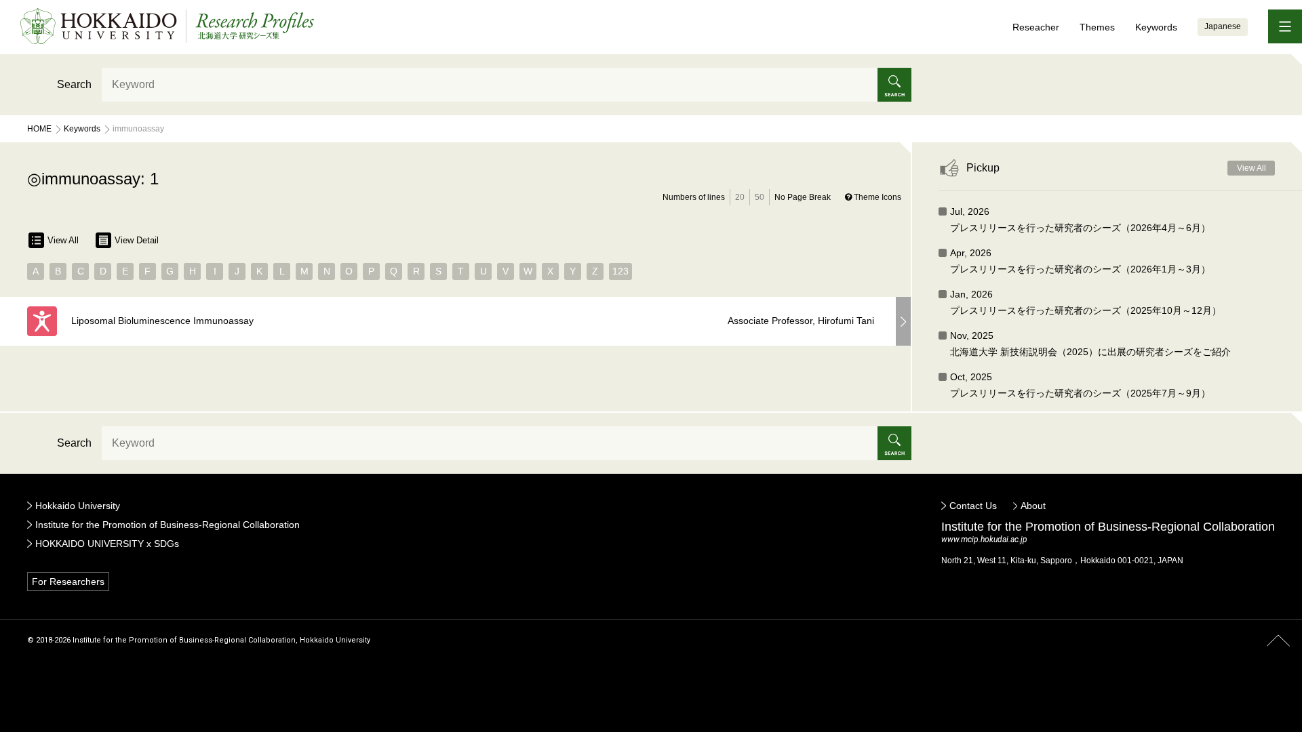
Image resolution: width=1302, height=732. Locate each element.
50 (759, 197)
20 (740, 197)
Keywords (1156, 27)
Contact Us (973, 505)
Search (74, 84)
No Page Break (802, 197)
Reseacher (1035, 27)
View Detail (137, 240)
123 (620, 271)
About (1033, 505)
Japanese (1222, 26)
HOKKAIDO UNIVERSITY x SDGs (107, 543)
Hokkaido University (77, 505)
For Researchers (68, 581)
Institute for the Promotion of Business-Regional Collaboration (167, 524)
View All (63, 240)
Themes (1097, 27)
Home (39, 129)
